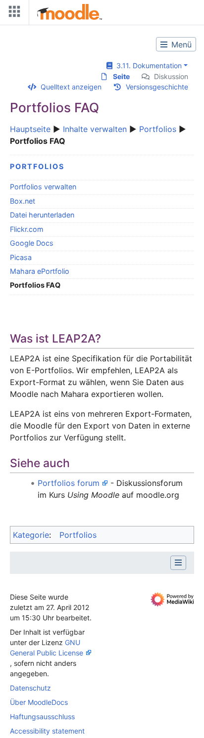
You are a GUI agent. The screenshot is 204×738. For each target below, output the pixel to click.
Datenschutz (30, 688)
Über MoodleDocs (39, 702)
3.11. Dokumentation (147, 65)
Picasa (21, 257)
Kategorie (31, 535)
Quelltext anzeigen (71, 87)
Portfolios (157, 129)
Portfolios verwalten (43, 186)
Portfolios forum (69, 483)
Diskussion (171, 76)
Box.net (22, 201)
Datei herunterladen (42, 215)
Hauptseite (30, 129)
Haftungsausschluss (42, 716)
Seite (121, 76)
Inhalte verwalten (95, 129)
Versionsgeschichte (157, 87)
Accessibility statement (47, 731)
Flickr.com (27, 229)
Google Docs (31, 243)
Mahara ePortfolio (39, 271)
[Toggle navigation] (12, 13)
